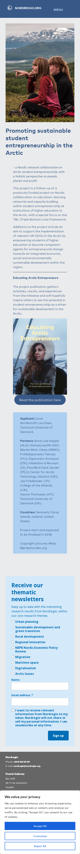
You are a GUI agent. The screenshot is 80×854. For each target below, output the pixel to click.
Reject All (40, 846)
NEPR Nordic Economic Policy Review (36, 649)
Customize (40, 836)
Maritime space (27, 662)
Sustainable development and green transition (37, 629)
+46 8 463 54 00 (21, 761)
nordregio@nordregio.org (27, 765)
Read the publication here (40, 399)
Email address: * (22, 695)
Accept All (40, 826)
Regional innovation (30, 642)
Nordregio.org (28, 8)
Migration (22, 657)
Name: (15, 679)
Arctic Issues (24, 674)
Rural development (29, 636)
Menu (58, 9)
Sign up (58, 736)
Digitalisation (25, 668)
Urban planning (26, 621)
